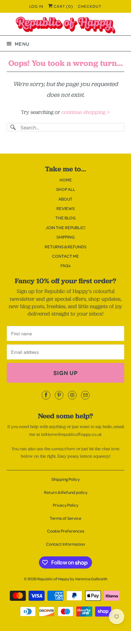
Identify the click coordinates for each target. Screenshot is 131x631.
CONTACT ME (65, 256)
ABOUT (65, 199)
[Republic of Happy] (66, 25)
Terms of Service (65, 518)
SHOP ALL (65, 189)
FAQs (65, 265)
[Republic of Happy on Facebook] (46, 395)
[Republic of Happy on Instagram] (72, 395)
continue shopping (84, 112)
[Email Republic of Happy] (85, 395)
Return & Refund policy (65, 492)
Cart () (63, 6)
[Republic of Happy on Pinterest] (59, 395)
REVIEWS (65, 208)
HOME (65, 179)
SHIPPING (65, 237)
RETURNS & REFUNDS (65, 246)
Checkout (89, 6)
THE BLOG (65, 217)
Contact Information (65, 544)
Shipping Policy (65, 479)
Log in (36, 6)
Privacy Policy (65, 505)
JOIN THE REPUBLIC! (65, 227)
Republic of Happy (53, 578)
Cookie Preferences (65, 531)
